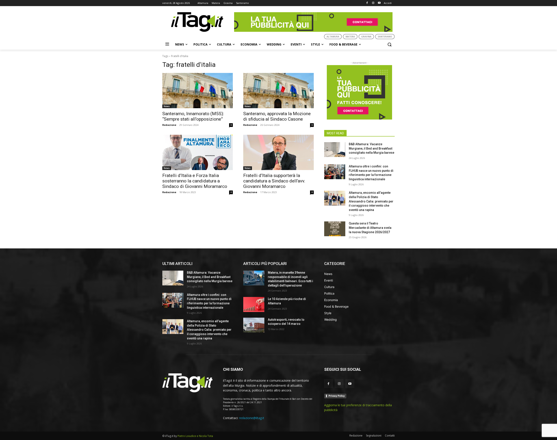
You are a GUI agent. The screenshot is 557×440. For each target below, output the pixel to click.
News (167, 106)
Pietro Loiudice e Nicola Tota (195, 436)
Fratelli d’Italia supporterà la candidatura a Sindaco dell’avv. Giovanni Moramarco (274, 181)
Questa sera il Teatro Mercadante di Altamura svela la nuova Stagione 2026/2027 (370, 228)
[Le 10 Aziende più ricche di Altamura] (253, 304)
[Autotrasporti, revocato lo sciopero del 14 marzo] (253, 325)
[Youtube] (379, 3)
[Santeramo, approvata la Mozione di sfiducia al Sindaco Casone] (278, 90)
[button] (389, 44)
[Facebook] (367, 3)
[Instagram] (373, 3)
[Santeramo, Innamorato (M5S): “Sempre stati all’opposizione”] (197, 90)
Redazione (169, 124)
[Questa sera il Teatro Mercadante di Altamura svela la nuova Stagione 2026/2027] (334, 228)
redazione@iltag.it (251, 418)
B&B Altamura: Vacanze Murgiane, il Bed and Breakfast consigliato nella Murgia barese (371, 148)
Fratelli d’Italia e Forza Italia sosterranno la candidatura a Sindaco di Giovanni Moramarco (194, 181)
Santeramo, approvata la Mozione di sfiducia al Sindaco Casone (277, 116)
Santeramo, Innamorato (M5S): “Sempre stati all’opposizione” (193, 116)
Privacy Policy (337, 395)
